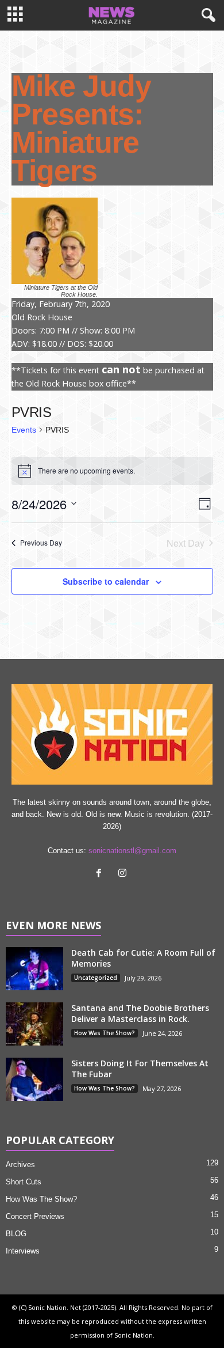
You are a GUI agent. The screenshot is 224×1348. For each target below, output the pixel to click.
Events (23, 429)
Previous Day (41, 542)
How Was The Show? (104, 1033)
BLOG (16, 1233)
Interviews (23, 1251)
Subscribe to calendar (106, 581)
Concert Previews (35, 1216)
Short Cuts (23, 1181)
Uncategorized (95, 978)
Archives (20, 1164)
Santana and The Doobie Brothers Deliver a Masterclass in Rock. (140, 1013)
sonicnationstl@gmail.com (132, 850)
